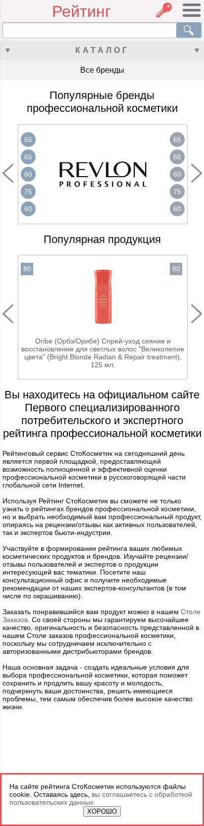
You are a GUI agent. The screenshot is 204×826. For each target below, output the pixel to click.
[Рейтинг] (27, 11)
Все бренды (102, 70)
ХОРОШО (102, 811)
